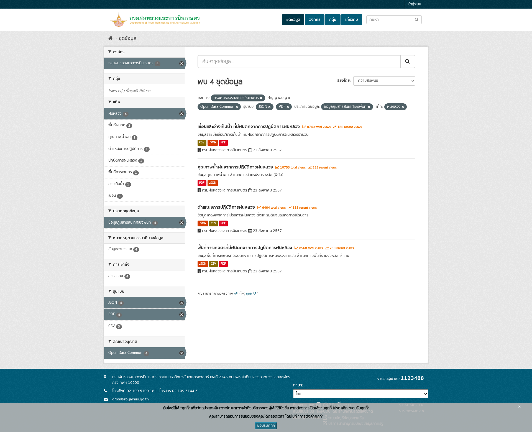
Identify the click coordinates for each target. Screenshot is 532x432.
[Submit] (407, 61)
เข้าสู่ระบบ (414, 4)
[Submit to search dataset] (416, 19)
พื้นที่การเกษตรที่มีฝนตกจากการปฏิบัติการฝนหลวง (245, 247)
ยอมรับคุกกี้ (266, 425)
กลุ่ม (332, 20)
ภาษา (297, 385)
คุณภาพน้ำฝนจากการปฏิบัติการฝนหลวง (235, 167)
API (236, 293)
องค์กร (314, 20)
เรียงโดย (343, 80)
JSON (212, 142)
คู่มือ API (251, 293)
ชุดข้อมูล (293, 20)
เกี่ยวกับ (351, 20)
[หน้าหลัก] (110, 38)
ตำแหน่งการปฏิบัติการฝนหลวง (226, 207)
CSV (201, 142)
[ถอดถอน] (261, 98)
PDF (223, 142)
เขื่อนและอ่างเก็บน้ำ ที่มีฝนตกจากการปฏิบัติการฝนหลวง (249, 126)
